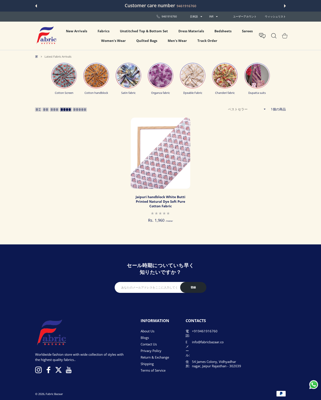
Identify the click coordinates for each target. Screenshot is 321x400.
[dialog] (273, 35)
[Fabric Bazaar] (46, 36)
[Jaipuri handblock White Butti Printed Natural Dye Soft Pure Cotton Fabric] (160, 153)
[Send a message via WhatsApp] (314, 384)
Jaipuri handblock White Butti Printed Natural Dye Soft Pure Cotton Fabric (160, 201)
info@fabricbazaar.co (208, 342)
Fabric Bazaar (54, 394)
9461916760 (186, 6)
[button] (36, 6)
